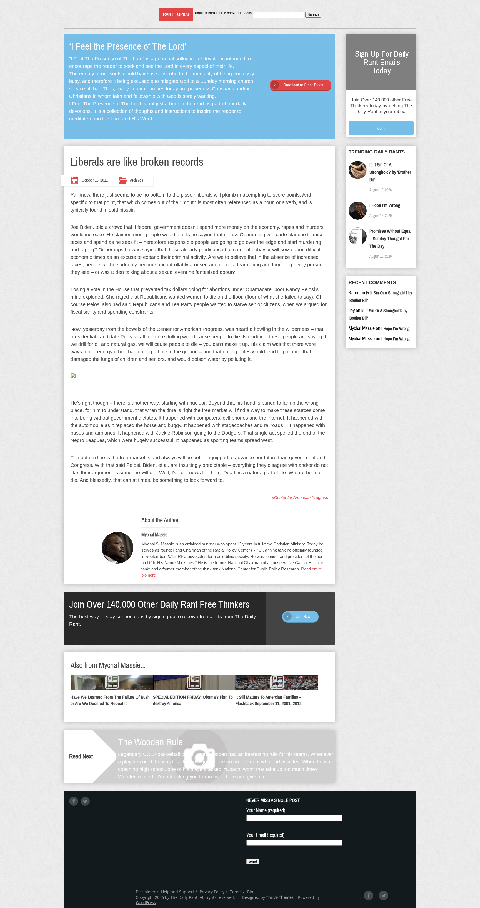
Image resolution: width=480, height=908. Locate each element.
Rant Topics (176, 14)
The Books (245, 13)
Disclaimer (146, 891)
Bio (250, 891)
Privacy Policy (212, 891)
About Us (201, 13)
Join (381, 128)
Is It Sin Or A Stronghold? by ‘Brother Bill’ (390, 172)
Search (313, 15)
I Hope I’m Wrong (384, 205)
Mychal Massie (154, 534)
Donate (213, 13)
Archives (136, 180)
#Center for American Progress (300, 497)
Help (222, 13)
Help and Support (177, 891)
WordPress (146, 902)
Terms (236, 891)
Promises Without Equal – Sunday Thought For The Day (390, 239)
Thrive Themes (280, 897)
